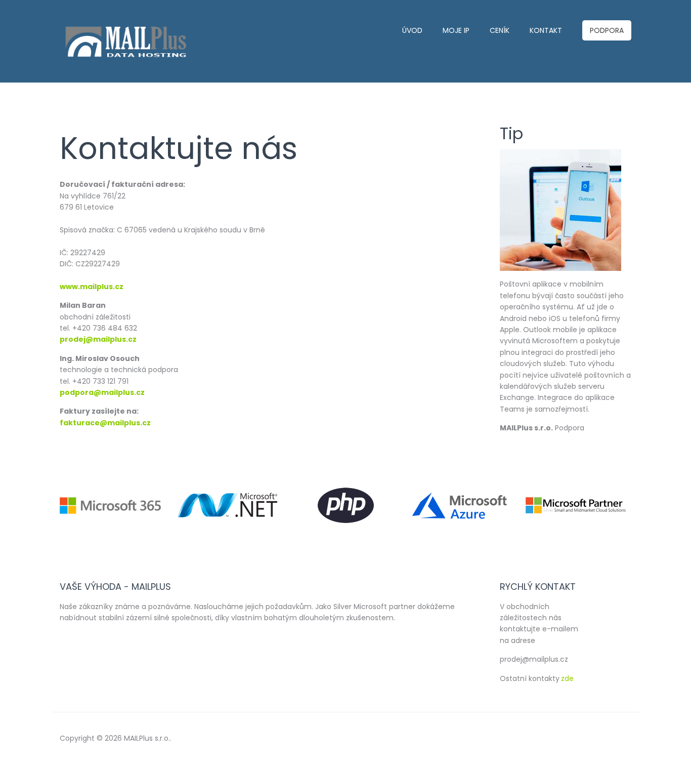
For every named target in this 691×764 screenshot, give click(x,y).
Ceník (499, 30)
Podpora (607, 30)
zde (567, 678)
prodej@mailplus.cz (98, 339)
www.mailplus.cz (91, 287)
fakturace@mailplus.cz (105, 423)
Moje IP (456, 30)
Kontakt (546, 30)
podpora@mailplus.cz (102, 392)
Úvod (412, 30)
